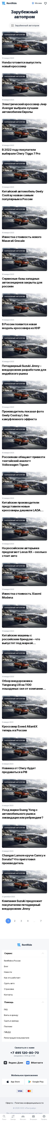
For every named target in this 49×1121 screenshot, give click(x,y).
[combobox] (24, 25)
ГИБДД (7, 1032)
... (34, 921)
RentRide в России (12, 961)
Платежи (8, 1026)
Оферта (9, 1103)
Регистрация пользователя (16, 1038)
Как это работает (12, 978)
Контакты (8, 995)
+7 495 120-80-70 (24, 1053)
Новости (8, 972)
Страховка (9, 989)
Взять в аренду (11, 1015)
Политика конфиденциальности (29, 1103)
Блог (6, 966)
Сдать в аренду (11, 1021)
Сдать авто (9, 983)
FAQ (6, 1009)
